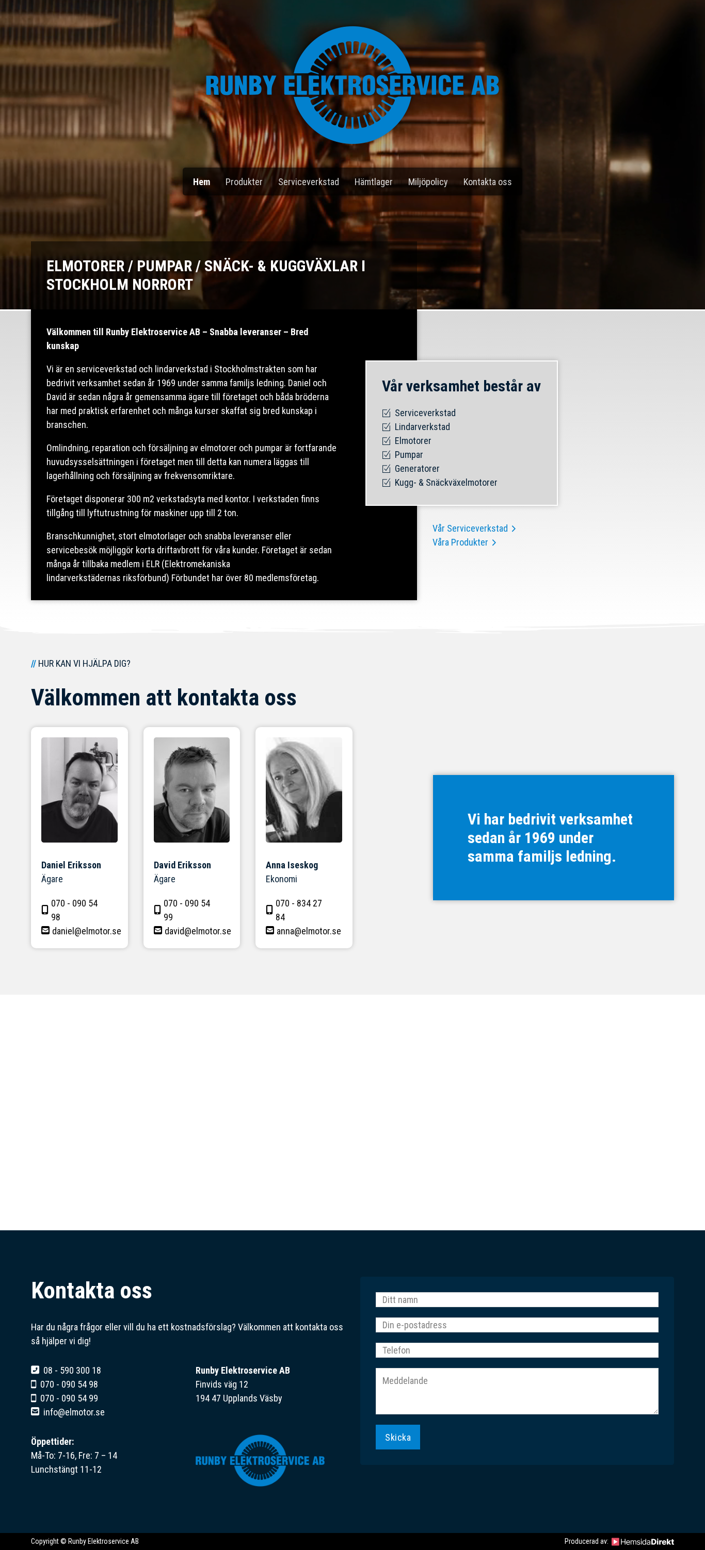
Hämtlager (374, 181)
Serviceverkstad (308, 181)
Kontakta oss (487, 181)
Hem (201, 181)
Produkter (244, 181)
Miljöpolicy (428, 181)
